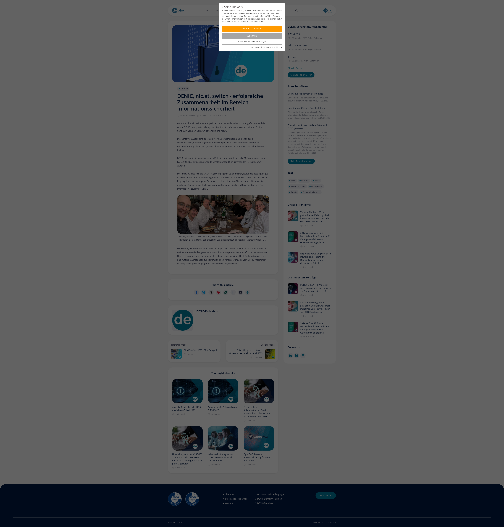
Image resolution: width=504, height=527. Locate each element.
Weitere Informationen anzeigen (252, 41)
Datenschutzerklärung (272, 47)
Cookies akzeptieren (252, 28)
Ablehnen (252, 35)
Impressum (256, 47)
